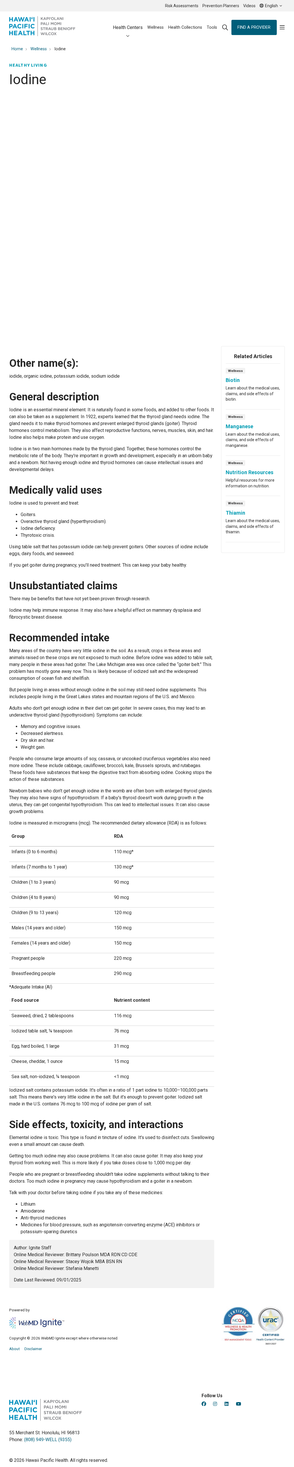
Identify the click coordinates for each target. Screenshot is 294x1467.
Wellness (155, 27)
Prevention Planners (220, 5)
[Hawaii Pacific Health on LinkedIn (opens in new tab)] (227, 1404)
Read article (253, 388)
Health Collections (185, 27)
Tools (212, 27)
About (14, 1348)
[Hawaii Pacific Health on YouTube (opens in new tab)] (238, 1404)
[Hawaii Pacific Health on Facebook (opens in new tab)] (204, 1404)
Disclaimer (33, 1348)
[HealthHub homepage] (42, 27)
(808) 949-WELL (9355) (47, 1439)
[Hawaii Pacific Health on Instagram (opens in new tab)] (215, 1404)
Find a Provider (253, 27)
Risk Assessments (181, 5)
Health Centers (128, 27)
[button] (282, 27)
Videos (249, 5)
